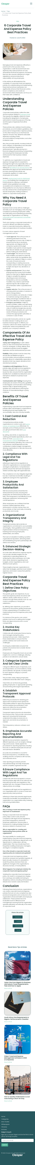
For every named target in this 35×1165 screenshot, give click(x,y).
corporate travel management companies (17, 217)
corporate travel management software (13, 440)
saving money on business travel (16, 425)
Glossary (4, 1127)
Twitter (18, 921)
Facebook (18, 917)
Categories (5, 1119)
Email (18, 930)
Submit (4, 1145)
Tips (8, 11)
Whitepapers (5, 1124)
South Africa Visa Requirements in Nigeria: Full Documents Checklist (16, 1018)
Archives (4, 1129)
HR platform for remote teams (19, 168)
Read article (8, 988)
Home (3, 11)
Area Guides (5, 1122)
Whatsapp (18, 926)
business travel (25, 114)
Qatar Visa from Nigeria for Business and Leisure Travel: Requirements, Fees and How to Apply (17, 984)
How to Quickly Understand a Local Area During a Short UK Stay (17, 1097)
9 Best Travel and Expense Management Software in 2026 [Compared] (15, 1058)
